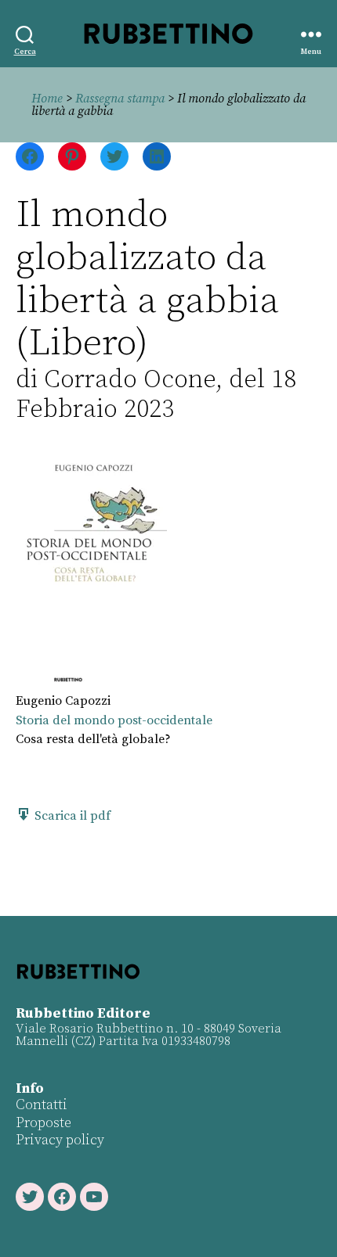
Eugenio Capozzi (63, 701)
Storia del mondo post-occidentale (114, 720)
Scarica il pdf (71, 816)
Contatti (41, 1105)
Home (47, 98)
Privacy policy (60, 1140)
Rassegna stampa (120, 98)
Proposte (43, 1123)
